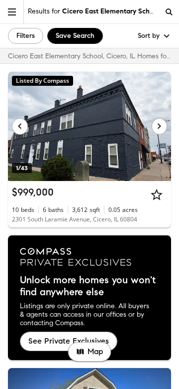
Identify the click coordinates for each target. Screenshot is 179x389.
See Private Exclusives (68, 341)
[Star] (156, 194)
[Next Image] (160, 126)
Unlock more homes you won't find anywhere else (88, 286)
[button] (12, 11)
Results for (93, 11)
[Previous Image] (20, 126)
